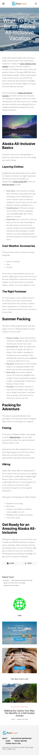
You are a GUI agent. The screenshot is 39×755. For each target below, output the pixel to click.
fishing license (15, 437)
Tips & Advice (19, 626)
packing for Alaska (12, 585)
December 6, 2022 (17, 44)
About (4, 739)
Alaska (6, 580)
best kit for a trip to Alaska (15, 583)
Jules (26, 44)
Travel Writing (20, 741)
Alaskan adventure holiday (22, 580)
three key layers (8, 184)
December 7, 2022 (16, 663)
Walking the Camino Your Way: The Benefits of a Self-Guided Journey (19, 713)
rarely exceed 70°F (20, 182)
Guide (8, 741)
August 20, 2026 (22, 719)
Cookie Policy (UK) (13, 744)
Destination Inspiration (19, 14)
